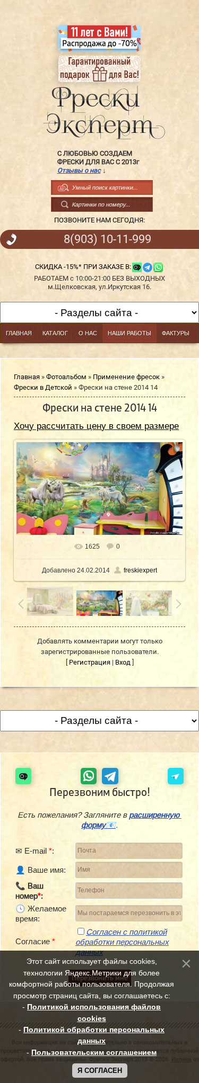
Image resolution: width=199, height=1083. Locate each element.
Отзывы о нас (79, 170)
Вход (123, 662)
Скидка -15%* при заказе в (82, 267)
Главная (27, 377)
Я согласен (99, 1071)
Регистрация (89, 662)
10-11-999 (107, 239)
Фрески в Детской (43, 387)
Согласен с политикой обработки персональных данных (122, 941)
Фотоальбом (66, 377)
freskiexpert (140, 570)
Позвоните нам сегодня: (99, 220)
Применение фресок (126, 377)
